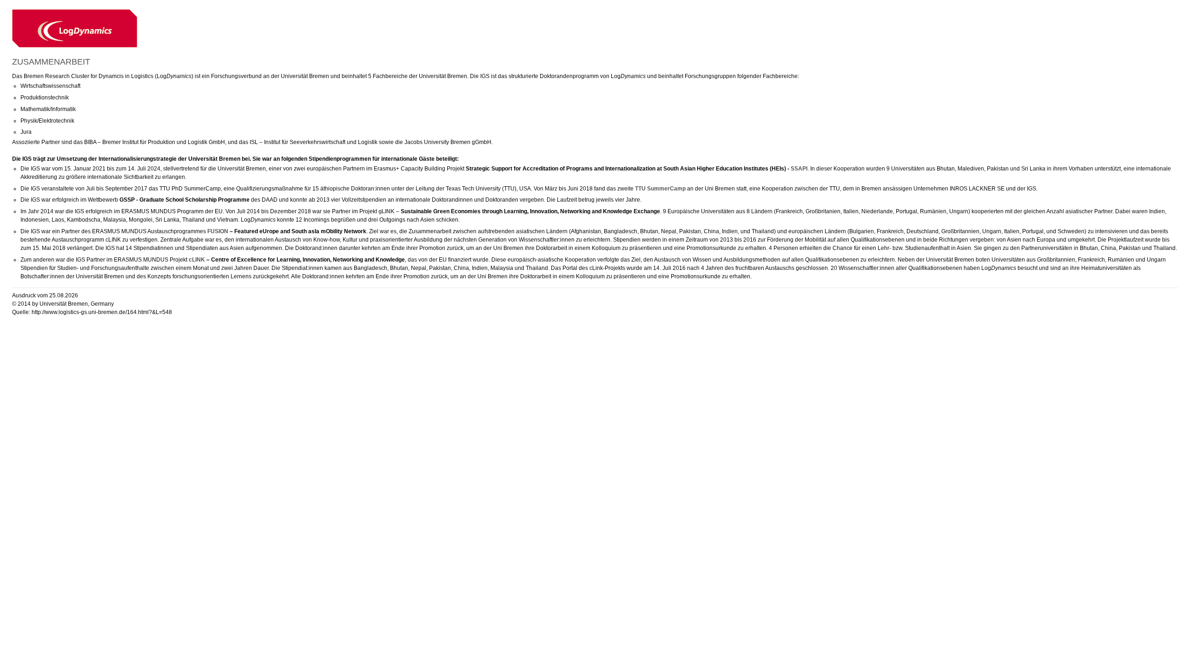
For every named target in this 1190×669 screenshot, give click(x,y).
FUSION (217, 231)
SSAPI (799, 168)
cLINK (197, 259)
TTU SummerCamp (660, 188)
